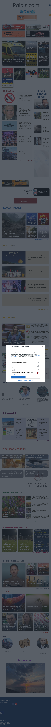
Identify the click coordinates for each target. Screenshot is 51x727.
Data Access (25, 380)
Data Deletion (20, 380)
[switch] (38, 362)
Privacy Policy (31, 380)
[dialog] (25, 363)
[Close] (43, 347)
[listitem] (25, 360)
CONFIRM (18, 376)
